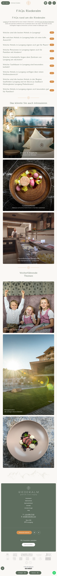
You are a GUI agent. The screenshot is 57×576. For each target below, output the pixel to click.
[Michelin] (28, 562)
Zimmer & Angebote (28, 132)
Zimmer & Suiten (15, 3)
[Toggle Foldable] (52, 32)
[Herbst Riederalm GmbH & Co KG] (28, 3)
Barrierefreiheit (28, 503)
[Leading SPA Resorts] (27, 558)
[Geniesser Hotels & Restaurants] (39, 554)
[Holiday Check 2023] (14, 558)
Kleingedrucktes (28, 374)
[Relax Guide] (34, 558)
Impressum (28, 498)
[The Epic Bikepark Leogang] (15, 554)
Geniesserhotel (28, 185)
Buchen (35, 573)
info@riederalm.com (29, 516)
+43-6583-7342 (29, 514)
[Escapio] (48, 558)
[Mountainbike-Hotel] (40, 558)
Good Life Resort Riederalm (46, 21)
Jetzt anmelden (28, 544)
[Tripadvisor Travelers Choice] (7, 558)
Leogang (5, 21)
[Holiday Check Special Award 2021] (20, 558)
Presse (28, 442)
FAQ (28, 510)
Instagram (34, 532)
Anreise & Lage (28, 508)
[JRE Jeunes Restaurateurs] (48, 554)
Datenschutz (28, 500)
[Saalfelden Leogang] (7, 554)
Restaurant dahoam (24, 532)
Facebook (38, 532)
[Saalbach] (27, 554)
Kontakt (28, 307)
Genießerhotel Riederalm (28, 238)
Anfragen (22, 573)
